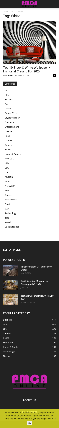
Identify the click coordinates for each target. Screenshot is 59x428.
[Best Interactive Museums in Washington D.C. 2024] (10, 285)
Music (8, 181)
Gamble (8, 140)
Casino (8, 108)
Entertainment (12, 126)
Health (8, 149)
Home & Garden (13, 154)
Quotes (8, 195)
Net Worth (10, 185)
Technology (10, 213)
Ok (29, 423)
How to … (9, 158)
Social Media (11, 199)
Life (6, 172)
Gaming (8, 145)
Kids (7, 163)
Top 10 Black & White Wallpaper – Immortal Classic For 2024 (27, 69)
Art (6, 90)
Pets (7, 190)
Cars (7, 104)
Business (9, 99)
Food (7, 135)
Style (7, 208)
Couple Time (11, 113)
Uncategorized (12, 226)
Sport (7, 204)
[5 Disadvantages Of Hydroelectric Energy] (10, 270)
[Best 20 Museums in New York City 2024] (10, 299)
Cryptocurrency (12, 117)
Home (5, 11)
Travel (8, 222)
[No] (55, 418)
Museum (9, 176)
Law (7, 167)
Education (10, 122)
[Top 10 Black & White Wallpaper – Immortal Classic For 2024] (29, 42)
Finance (8, 131)
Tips (7, 217)
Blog (7, 95)
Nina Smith (8, 75)
